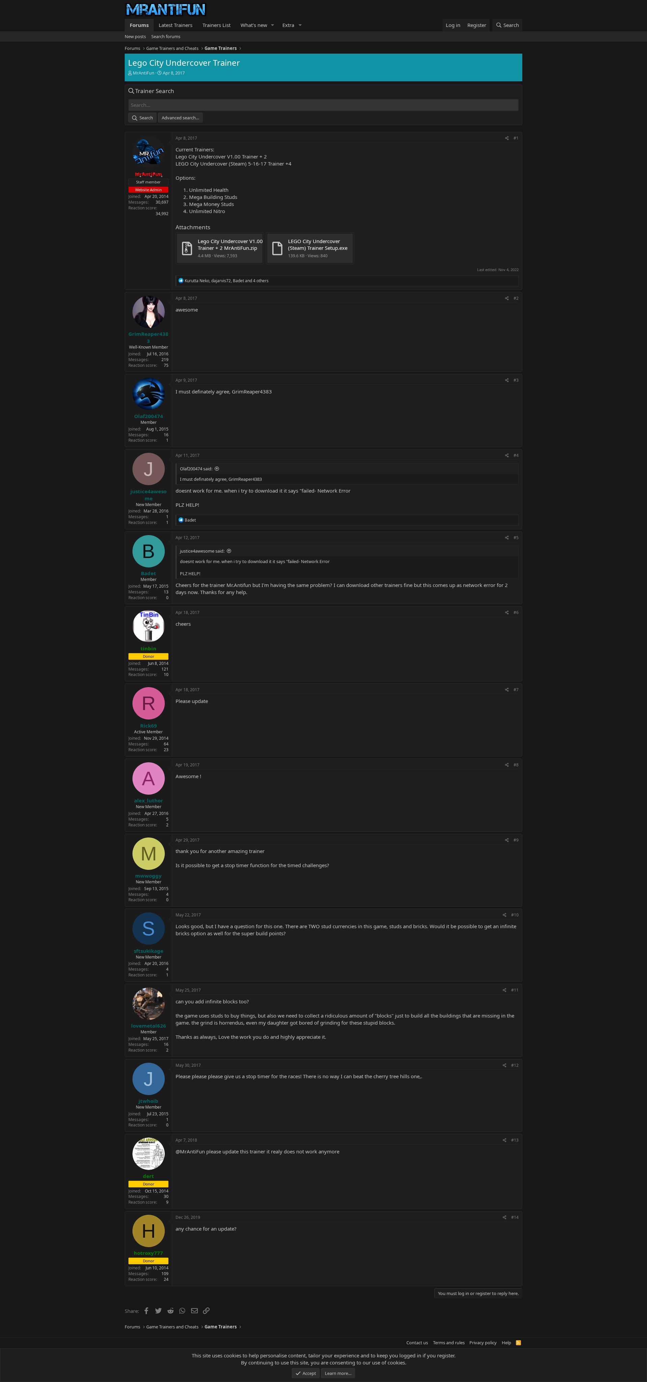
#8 (516, 765)
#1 (516, 138)
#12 (515, 1065)
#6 (516, 612)
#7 (516, 690)
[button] (272, 25)
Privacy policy (483, 1343)
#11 (515, 990)
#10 (515, 915)
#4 (516, 455)
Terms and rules (449, 1343)
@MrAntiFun (190, 1151)
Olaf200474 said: (196, 469)
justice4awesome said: (202, 551)
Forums (139, 25)
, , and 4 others (227, 281)
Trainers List (216, 25)
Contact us (417, 1343)
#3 (516, 380)
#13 (515, 1140)
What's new (254, 25)
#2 (516, 298)
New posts (135, 36)
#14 (515, 1217)
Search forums (165, 36)
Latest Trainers (175, 25)
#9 (516, 840)
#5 (516, 537)
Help (506, 1343)
